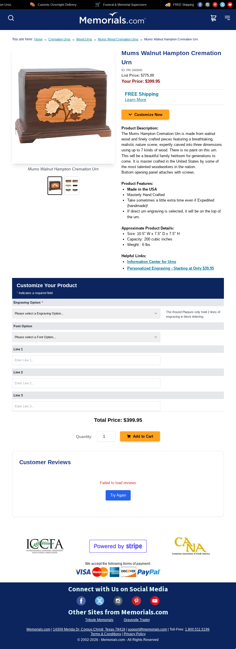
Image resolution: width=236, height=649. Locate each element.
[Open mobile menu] (227, 18)
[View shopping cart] (213, 17)
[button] (54, 185)
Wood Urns (84, 39)
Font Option (23, 326)
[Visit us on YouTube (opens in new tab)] (230, 4)
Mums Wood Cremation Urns (118, 39)
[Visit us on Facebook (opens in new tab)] (200, 4)
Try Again (118, 495)
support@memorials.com (147, 629)
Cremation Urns (59, 39)
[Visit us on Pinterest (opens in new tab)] (215, 4)
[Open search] (10, 17)
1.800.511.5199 (197, 629)
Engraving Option (28, 302)
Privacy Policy (135, 634)
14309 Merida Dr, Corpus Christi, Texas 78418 (89, 629)
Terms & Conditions (106, 634)
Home (38, 39)
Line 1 (18, 349)
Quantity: (84, 436)
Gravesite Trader (137, 620)
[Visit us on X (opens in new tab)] (222, 4)
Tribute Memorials (99, 620)
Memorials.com (38, 629)
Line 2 (18, 372)
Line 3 (18, 395)
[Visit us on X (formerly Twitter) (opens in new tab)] (99, 600)
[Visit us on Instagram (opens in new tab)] (207, 4)
